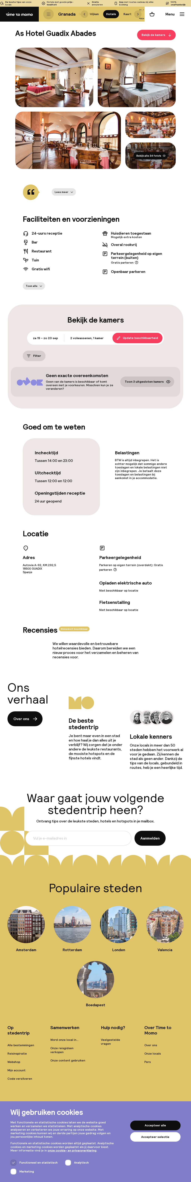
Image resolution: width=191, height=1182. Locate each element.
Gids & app (142, 14)
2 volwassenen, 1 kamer (87, 338)
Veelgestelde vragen (110, 1042)
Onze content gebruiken (67, 1060)
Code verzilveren (19, 1079)
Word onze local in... (64, 1040)
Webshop (13, 1062)
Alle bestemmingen (20, 1045)
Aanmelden (150, 838)
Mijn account (16, 1070)
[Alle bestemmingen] (48, 14)
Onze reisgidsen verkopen (61, 1050)
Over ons (21, 718)
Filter (37, 356)
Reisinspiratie (17, 1054)
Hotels (111, 14)
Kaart (127, 14)
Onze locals (152, 1054)
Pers (147, 1062)
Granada (67, 14)
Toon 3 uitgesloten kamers (144, 382)
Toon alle (31, 286)
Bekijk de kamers (153, 35)
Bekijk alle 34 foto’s (148, 155)
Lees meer (61, 192)
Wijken (94, 14)
